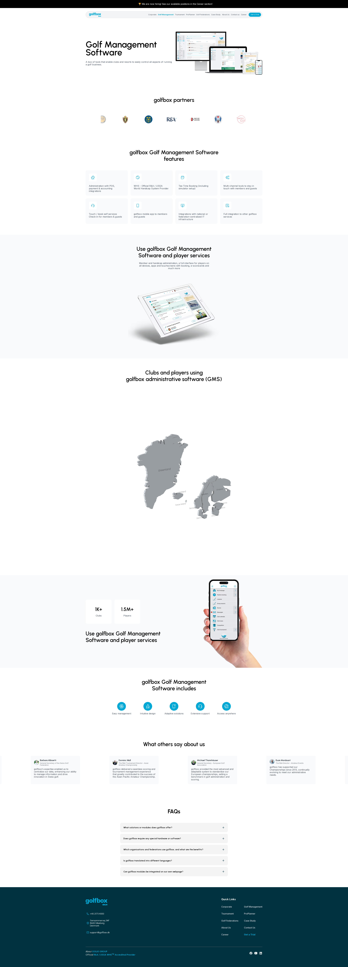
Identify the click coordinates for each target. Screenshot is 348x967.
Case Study (215, 15)
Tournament (180, 15)
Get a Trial (255, 14)
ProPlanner (190, 15)
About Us (225, 15)
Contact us (235, 15)
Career (243, 15)
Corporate (152, 15)
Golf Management (165, 15)
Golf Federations (203, 15)
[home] (95, 15)
